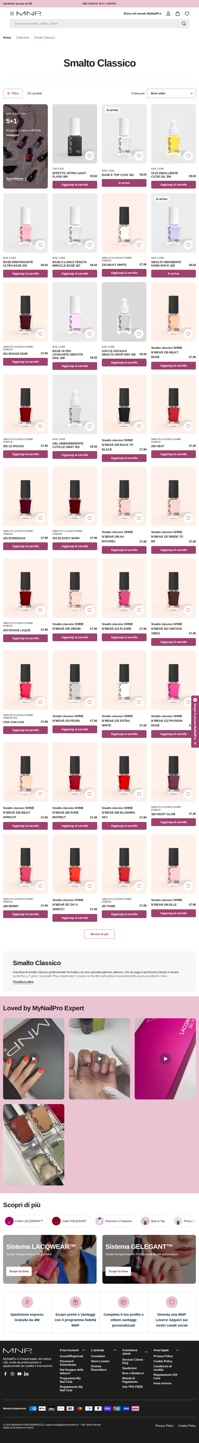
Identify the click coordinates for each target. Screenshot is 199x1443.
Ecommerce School (23, 1427)
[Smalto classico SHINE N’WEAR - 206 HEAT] (173, 404)
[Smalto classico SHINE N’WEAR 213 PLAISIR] (124, 588)
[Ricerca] (184, 23)
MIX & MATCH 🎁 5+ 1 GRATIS (99, 3)
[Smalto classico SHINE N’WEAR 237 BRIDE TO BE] (173, 496)
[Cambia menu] (12, 13)
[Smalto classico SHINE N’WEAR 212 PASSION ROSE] (173, 680)
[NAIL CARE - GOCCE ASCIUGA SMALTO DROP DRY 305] (124, 312)
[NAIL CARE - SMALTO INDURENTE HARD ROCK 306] (173, 223)
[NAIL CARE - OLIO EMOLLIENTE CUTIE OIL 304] (173, 134)
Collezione (22, 37)
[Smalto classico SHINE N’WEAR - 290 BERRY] (25, 864)
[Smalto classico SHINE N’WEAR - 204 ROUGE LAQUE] (25, 588)
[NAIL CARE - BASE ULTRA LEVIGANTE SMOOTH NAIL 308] (74, 312)
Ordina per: (138, 93)
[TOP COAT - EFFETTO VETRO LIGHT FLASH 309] (74, 134)
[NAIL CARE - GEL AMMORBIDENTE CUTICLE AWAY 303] (74, 404)
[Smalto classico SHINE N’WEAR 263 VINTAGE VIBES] (173, 588)
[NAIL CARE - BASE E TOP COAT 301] (124, 134)
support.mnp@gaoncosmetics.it (62, 1424)
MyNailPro (17, 1424)
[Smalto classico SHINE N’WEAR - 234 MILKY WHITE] (124, 223)
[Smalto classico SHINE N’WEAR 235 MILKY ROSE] (173, 312)
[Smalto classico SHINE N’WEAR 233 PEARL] (74, 680)
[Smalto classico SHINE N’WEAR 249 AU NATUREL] (124, 496)
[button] (195, 721)
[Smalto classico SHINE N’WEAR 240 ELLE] (173, 864)
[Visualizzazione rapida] (92, 112)
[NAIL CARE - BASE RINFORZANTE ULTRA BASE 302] (25, 223)
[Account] (168, 13)
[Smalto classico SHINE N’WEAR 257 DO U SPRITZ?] (74, 864)
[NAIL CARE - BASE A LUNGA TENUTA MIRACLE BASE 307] (74, 223)
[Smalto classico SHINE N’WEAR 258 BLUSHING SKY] (124, 772)
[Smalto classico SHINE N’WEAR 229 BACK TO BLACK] (124, 404)
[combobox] (99, 23)
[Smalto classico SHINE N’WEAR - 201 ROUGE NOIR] (25, 312)
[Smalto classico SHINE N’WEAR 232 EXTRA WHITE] (124, 680)
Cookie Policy (187, 1425)
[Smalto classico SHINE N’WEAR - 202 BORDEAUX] (25, 496)
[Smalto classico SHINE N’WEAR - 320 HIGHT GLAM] (173, 772)
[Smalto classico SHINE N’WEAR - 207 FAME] (124, 864)
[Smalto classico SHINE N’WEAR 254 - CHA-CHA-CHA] (25, 680)
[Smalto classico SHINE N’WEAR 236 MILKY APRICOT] (25, 772)
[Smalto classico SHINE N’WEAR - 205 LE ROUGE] (25, 404)
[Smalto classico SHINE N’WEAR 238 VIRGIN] (74, 588)
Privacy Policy (164, 1425)
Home (7, 37)
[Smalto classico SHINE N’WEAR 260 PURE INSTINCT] (74, 772)
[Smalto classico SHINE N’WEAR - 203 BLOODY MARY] (74, 496)
